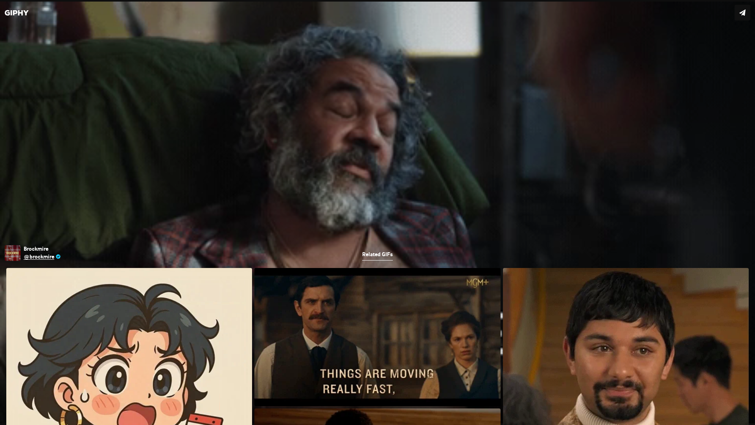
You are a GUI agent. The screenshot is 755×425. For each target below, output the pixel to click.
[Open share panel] (742, 12)
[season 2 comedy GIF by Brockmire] (377, 212)
